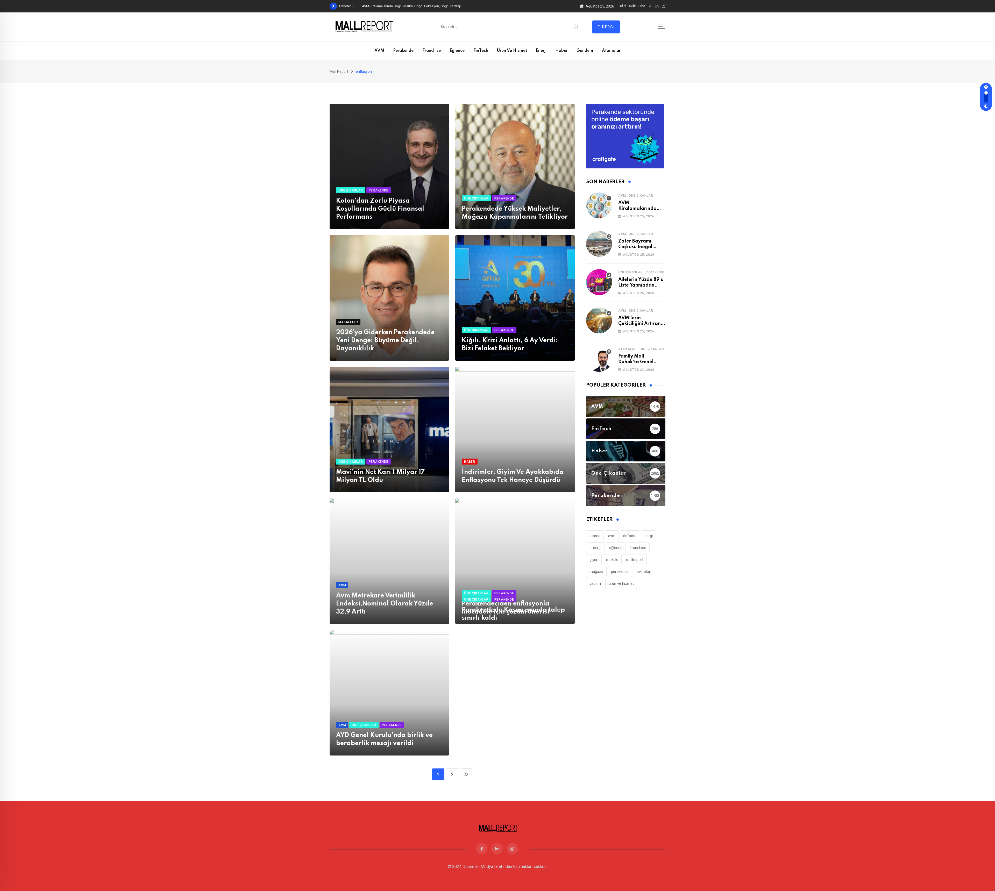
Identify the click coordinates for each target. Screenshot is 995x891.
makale (612, 559)
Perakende (403, 51)
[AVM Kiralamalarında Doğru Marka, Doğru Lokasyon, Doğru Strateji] (599, 205)
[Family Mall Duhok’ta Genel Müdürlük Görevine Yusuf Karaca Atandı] (599, 359)
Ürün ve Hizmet (512, 51)
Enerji (541, 51)
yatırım (595, 583)
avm (611, 535)
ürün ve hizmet (621, 583)
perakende (620, 571)
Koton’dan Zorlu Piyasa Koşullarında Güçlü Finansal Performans (380, 209)
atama (594, 535)
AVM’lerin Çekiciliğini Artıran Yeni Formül (639, 324)
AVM (379, 51)
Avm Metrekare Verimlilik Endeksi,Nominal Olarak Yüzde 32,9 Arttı (384, 604)
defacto (630, 535)
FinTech (480, 51)
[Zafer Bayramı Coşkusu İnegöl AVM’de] (599, 244)
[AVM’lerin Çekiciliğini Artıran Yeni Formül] (599, 320)
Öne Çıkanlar (641, 195)
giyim (593, 559)
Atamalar (611, 51)
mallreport (634, 559)
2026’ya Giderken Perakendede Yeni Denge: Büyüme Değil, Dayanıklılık (385, 340)
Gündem (585, 51)
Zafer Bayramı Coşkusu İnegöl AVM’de (391, 6)
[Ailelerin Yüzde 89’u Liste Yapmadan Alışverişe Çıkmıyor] (599, 282)
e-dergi (595, 547)
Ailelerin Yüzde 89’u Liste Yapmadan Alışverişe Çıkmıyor (641, 285)
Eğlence (457, 51)
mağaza (596, 571)
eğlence (615, 547)
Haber (561, 51)
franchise (638, 547)
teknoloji (643, 571)
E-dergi (606, 27)
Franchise (431, 51)
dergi (648, 535)
